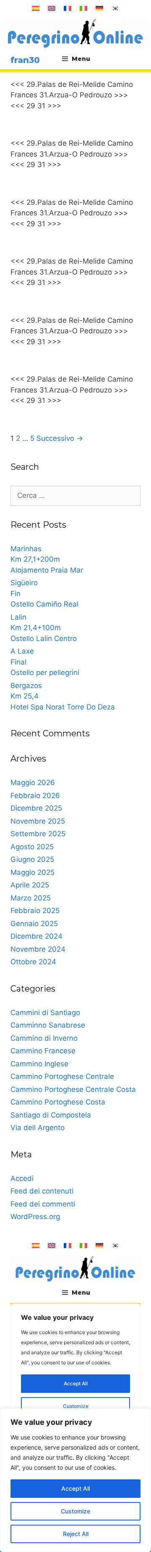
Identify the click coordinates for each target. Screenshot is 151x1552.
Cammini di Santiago (45, 1012)
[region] (75, 1480)
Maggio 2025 (32, 872)
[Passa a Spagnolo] (36, 8)
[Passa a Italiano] (83, 8)
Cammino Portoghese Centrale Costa (73, 1089)
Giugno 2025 (32, 859)
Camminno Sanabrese (47, 1025)
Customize (75, 1511)
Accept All (75, 1488)
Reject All (76, 1533)
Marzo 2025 (30, 898)
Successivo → (59, 438)
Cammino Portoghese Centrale (62, 1076)
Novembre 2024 (37, 949)
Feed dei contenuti (41, 1191)
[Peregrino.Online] (75, 33)
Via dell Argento (37, 1127)
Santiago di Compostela (50, 1115)
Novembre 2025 (37, 821)
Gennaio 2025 (34, 923)
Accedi (22, 1178)
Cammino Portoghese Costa (57, 1102)
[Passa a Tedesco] (99, 8)
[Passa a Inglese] (52, 8)
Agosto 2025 (32, 847)
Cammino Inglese (39, 1064)
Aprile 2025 (29, 885)
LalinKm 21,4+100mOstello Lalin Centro (43, 628)
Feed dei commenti (42, 1204)
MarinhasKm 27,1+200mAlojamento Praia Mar (46, 559)
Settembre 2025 (37, 834)
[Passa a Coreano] (115, 8)
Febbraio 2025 (35, 910)
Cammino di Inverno (44, 1038)
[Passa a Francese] (68, 8)
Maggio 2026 (32, 782)
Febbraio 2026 (35, 795)
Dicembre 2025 (36, 808)
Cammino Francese (43, 1051)
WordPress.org (35, 1216)
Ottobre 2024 (33, 962)
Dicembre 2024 (36, 936)
